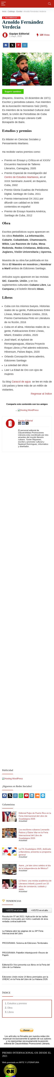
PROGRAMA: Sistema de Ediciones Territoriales (25, 943)
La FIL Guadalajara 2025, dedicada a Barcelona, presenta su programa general (35, 852)
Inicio (4, 11)
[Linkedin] (32, 795)
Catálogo (11, 11)
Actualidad (23, 821)
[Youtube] (26, 795)
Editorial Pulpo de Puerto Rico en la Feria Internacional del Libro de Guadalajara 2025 (35, 816)
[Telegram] (42, 795)
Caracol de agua (21, 381)
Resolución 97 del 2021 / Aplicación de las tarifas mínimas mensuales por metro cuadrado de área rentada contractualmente (25, 919)
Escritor (19, 11)
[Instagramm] (15, 795)
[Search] (49, 4)
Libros (10, 1012)
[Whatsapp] (21, 795)
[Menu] (3, 4)
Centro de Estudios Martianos (21, 177)
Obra (9, 1008)
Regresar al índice (41, 393)
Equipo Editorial (19, 33)
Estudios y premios (17, 1003)
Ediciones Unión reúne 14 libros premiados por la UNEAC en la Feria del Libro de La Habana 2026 (25, 978)
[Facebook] (4, 795)
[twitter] (10, 795)
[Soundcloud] (37, 795)
